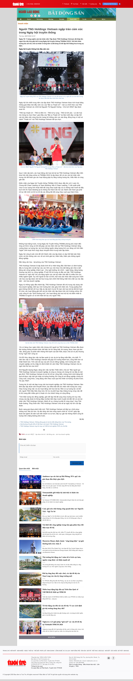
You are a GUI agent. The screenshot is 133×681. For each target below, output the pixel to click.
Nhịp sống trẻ (75, 650)
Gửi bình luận (76, 463)
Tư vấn (84, 19)
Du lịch (67, 650)
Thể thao (95, 650)
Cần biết (84, 4)
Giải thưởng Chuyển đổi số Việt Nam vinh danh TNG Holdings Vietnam (42, 424)
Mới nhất (35, 468)
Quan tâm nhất (24, 468)
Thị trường (40, 19)
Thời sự (30, 650)
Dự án (29, 19)
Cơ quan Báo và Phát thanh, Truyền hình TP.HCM (46, 668)
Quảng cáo (93, 4)
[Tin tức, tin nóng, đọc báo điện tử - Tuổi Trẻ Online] (18, 4)
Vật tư (103, 19)
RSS (77, 666)
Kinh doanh (50, 650)
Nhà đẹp (50, 19)
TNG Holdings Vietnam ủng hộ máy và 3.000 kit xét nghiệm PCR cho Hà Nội (43, 426)
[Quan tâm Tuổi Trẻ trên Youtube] (108, 658)
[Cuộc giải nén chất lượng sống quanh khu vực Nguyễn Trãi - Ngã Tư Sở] (30, 514)
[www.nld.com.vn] (20, 19)
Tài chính (61, 19)
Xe (64, 650)
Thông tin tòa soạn (37, 666)
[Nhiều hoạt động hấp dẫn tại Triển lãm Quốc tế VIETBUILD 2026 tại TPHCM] (30, 595)
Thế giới (36, 650)
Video (26, 650)
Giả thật (120, 650)
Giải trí (89, 650)
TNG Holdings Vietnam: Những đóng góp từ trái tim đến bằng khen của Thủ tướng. (45, 422)
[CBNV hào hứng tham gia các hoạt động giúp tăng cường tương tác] (51, 216)
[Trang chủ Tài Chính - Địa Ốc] (27, 12)
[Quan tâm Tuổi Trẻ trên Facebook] (113, 658)
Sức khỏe (114, 650)
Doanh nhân (73, 19)
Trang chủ (6, 650)
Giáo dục (101, 650)
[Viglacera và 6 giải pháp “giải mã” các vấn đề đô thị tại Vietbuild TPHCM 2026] (30, 627)
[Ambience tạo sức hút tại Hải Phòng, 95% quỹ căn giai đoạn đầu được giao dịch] (30, 482)
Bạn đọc (126, 650)
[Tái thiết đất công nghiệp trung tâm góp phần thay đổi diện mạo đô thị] (30, 530)
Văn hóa (83, 650)
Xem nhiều (20, 650)
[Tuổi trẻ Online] (17, 662)
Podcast (66, 4)
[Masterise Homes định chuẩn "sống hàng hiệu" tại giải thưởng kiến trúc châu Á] (30, 547)
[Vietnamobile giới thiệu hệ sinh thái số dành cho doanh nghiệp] (30, 498)
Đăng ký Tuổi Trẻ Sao (110, 4)
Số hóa (94, 19)
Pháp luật (43, 650)
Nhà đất (107, 650)
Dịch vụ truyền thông (75, 664)
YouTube (75, 4)
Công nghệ (58, 650)
